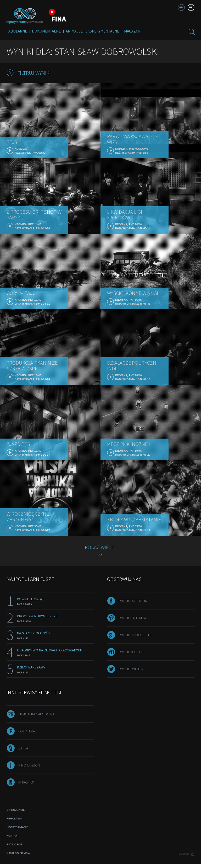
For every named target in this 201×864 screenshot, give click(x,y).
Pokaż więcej (100, 547)
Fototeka (26, 731)
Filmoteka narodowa (36, 714)
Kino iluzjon (29, 765)
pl (191, 7)
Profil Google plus (135, 635)
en (181, 7)
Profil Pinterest (133, 617)
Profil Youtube (132, 652)
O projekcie (16, 809)
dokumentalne (46, 31)
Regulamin (14, 818)
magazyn (132, 31)
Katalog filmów (18, 853)
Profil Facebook (133, 600)
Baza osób (14, 844)
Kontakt (13, 835)
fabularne (17, 31)
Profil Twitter (131, 669)
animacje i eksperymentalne (92, 31)
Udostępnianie (17, 827)
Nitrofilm (26, 782)
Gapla (23, 748)
